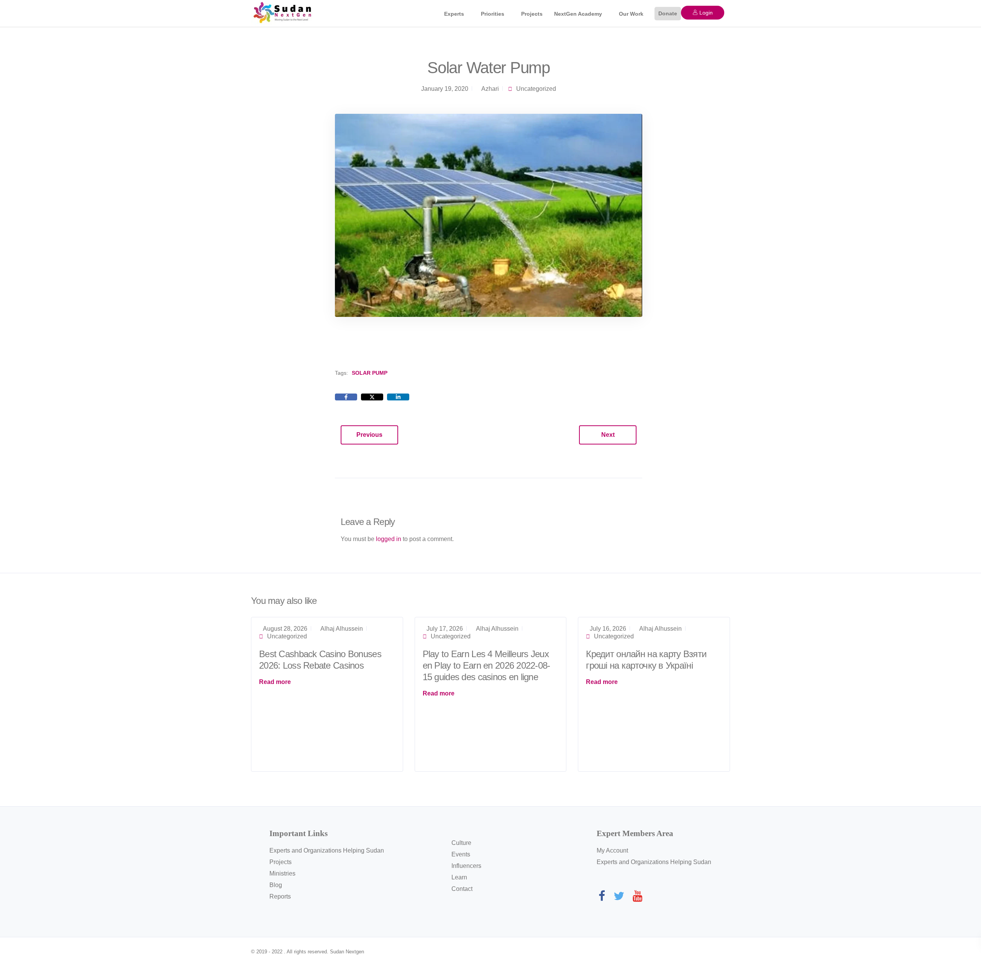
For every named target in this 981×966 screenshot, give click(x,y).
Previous (369, 434)
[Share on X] (372, 397)
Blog (275, 885)
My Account (612, 850)
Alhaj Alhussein (341, 628)
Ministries (282, 873)
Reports (280, 896)
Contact (461, 889)
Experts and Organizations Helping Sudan (326, 850)
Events (460, 854)
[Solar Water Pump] (489, 215)
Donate (667, 13)
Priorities (492, 14)
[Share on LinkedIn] (398, 397)
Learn (459, 877)
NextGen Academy (578, 14)
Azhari (490, 88)
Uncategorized (536, 88)
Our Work (631, 14)
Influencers (466, 866)
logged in (388, 539)
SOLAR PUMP (369, 373)
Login (705, 13)
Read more (275, 682)
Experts (454, 14)
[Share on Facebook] (346, 397)
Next (608, 434)
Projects (532, 14)
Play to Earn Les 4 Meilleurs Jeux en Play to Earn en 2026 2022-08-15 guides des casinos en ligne (486, 665)
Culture (461, 843)
